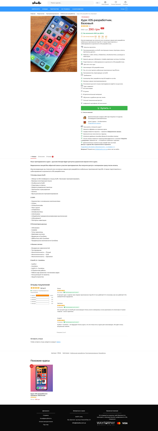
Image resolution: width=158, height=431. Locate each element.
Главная (33, 13)
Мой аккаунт (105, 4)
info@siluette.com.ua (101, 149)
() (89, 26)
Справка (125, 4)
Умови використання (46, 421)
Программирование (52, 13)
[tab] (34, 156)
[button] (124, 9)
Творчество (40, 13)
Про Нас (46, 424)
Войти (58, 342)
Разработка (102, 353)
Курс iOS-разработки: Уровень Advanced (39, 394)
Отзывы (49, 156)
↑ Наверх (33, 156)
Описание (41, 156)
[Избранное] (50, 367)
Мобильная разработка (68, 13)
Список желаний (116, 4)
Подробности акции (94, 123)
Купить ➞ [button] (42, 403)
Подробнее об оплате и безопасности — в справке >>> (98, 147)
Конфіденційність (46, 418)
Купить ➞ (105, 108)
